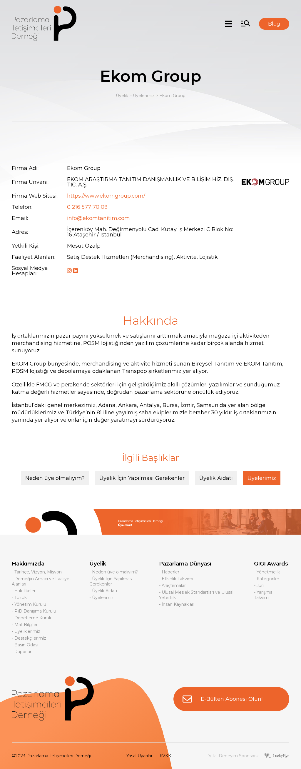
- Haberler (169, 572)
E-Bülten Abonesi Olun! (231, 699)
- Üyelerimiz (101, 597)
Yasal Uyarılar (139, 755)
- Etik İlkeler (24, 590)
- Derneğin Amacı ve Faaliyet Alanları (41, 581)
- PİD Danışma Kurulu (34, 611)
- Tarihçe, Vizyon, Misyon (37, 572)
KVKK (165, 755)
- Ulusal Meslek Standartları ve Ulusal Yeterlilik (196, 595)
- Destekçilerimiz (29, 638)
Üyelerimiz (144, 95)
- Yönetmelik (267, 572)
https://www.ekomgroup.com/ (106, 196)
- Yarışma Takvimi (263, 595)
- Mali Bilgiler (25, 624)
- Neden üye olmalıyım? (113, 572)
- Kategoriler (266, 578)
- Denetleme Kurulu (32, 617)
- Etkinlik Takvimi (176, 578)
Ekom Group (172, 95)
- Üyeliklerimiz (26, 631)
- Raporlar (21, 651)
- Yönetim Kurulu (29, 604)
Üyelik (122, 95)
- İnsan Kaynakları (176, 604)
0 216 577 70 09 (87, 207)
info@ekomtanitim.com (98, 218)
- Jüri (259, 585)
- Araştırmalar (172, 585)
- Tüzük (19, 597)
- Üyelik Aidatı (103, 590)
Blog (274, 24)
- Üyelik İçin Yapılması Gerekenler (111, 581)
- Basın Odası (25, 645)
